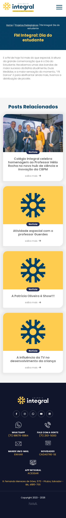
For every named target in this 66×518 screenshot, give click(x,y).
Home (9, 25)
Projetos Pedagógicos (26, 25)
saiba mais (31, 175)
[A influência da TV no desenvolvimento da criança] (33, 332)
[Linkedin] (49, 414)
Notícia (33, 152)
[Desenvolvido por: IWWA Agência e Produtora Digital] (33, 504)
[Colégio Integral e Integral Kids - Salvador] (18, 7)
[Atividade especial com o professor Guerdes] (33, 205)
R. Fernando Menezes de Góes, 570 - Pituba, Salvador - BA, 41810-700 (33, 483)
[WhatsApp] (33, 414)
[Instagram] (24, 414)
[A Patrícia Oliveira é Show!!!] (33, 270)
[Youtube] (41, 414)
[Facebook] (16, 414)
